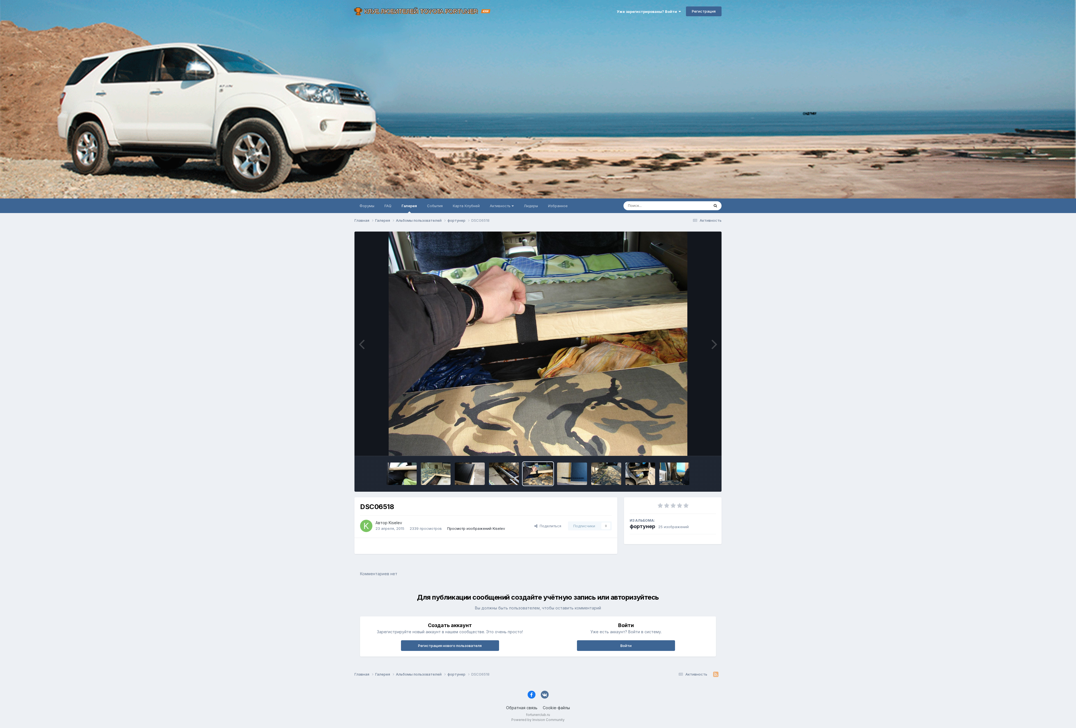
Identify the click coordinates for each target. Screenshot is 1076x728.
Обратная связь (521, 707)
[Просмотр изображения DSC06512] (606, 474)
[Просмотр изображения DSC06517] (572, 474)
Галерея (409, 206)
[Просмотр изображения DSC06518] (538, 474)
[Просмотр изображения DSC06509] (674, 474)
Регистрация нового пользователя (450, 645)
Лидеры (531, 206)
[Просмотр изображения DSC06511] (640, 474)
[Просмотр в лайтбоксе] (538, 344)
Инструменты (697, 445)
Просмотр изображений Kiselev (476, 528)
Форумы (367, 206)
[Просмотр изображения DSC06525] (402, 474)
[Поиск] (715, 205)
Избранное (558, 206)
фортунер (642, 526)
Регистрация (704, 11)
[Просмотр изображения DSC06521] (470, 474)
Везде (696, 206)
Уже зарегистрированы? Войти (648, 11)
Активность (501, 206)
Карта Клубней (466, 206)
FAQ (387, 206)
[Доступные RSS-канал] (716, 674)
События (435, 206)
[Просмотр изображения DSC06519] (504, 474)
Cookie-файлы (556, 707)
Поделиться (549, 526)
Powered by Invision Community (538, 720)
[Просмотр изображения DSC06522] (436, 474)
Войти (626, 645)
